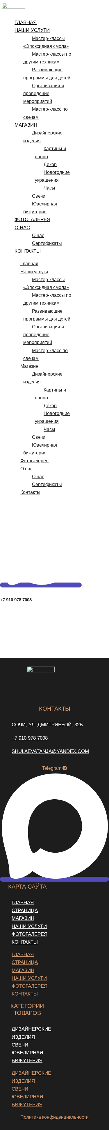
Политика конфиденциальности (54, 1117)
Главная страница (25, 906)
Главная (26, 22)
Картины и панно (50, 152)
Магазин (26, 125)
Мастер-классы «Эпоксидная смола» (46, 42)
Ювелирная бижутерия (40, 207)
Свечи (38, 196)
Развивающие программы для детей (46, 73)
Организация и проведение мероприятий (43, 93)
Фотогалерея (32, 219)
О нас (22, 227)
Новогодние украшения (52, 176)
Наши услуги (32, 30)
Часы (49, 187)
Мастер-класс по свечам (45, 113)
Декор (50, 164)
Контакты (28, 251)
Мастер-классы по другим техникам (47, 58)
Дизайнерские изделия (42, 136)
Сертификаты (47, 243)
